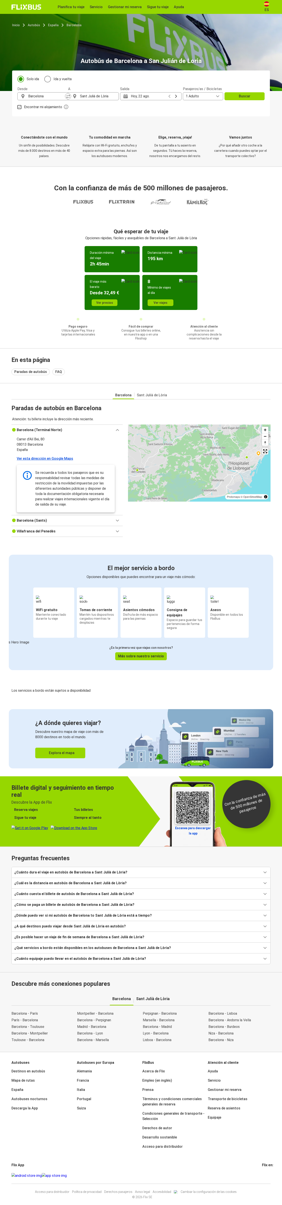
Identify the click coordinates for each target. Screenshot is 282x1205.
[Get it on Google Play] (26, 1175)
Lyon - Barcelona (156, 1033)
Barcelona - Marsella (93, 1040)
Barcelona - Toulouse (27, 1027)
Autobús (34, 25)
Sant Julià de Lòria (152, 395)
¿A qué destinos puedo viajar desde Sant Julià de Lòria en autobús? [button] (70, 926)
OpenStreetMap (252, 497)
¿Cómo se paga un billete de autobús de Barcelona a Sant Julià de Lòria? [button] (74, 905)
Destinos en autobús (28, 1071)
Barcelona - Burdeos (224, 1027)
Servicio (214, 1080)
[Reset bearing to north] (265, 442)
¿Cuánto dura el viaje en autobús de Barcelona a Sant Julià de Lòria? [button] (70, 872)
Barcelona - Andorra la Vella (229, 1020)
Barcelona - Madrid (157, 1027)
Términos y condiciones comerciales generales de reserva (172, 1101)
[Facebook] (262, 1175)
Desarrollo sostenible (159, 1137)
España (53, 25)
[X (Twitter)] (268, 1175)
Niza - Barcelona (221, 1033)
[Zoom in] (265, 430)
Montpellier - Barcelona (95, 1013)
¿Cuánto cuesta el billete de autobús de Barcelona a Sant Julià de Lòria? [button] (74, 894)
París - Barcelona (24, 1020)
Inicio (16, 25)
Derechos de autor (157, 1128)
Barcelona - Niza (221, 1040)
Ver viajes (160, 302)
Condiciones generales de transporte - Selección (173, 1116)
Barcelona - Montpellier (29, 1033)
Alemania (84, 1071)
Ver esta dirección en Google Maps (45, 458)
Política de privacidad (87, 1192)
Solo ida (33, 79)
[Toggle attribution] (265, 496)
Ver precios (104, 302)
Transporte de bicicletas (227, 1099)
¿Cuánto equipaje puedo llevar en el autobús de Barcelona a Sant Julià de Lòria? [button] (80, 959)
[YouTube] (265, 1175)
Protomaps (233, 497)
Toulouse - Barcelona (27, 1040)
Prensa (148, 1090)
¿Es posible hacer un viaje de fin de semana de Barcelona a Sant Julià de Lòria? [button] (79, 937)
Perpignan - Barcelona (160, 1013)
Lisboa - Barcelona (157, 1040)
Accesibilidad (162, 1192)
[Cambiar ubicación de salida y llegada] (68, 96)
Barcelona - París (24, 1013)
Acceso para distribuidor (162, 1146)
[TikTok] (269, 1175)
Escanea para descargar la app (193, 830)
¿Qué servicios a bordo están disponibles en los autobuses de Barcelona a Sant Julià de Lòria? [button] (92, 948)
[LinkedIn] (266, 1175)
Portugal (84, 1099)
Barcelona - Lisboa (222, 1013)
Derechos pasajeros (118, 1192)
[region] (199, 463)
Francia (83, 1080)
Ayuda (213, 1071)
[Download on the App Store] (54, 1175)
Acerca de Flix (153, 1071)
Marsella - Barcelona (158, 1020)
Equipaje (214, 1117)
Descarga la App (24, 1108)
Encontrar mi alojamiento (43, 107)
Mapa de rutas (23, 1080)
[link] (141, 738)
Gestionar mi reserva (224, 1090)
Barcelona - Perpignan (94, 1020)
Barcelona (74, 25)
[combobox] (46, 96)
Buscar (244, 96)
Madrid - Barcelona (91, 1027)
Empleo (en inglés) (157, 1080)
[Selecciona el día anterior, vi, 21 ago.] (169, 96)
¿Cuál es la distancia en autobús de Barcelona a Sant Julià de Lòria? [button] (70, 883)
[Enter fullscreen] (265, 451)
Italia (81, 1090)
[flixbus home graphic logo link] (26, 7)
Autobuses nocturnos (29, 1099)
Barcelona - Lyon (90, 1033)
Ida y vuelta (63, 79)
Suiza (81, 1108)
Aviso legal (142, 1192)
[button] (67, 430)
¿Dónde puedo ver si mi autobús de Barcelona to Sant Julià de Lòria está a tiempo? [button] (83, 915)
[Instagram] (264, 1175)
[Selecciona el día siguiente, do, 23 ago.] (176, 96)
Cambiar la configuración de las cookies (209, 1192)
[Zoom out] (265, 436)
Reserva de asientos (224, 1108)
